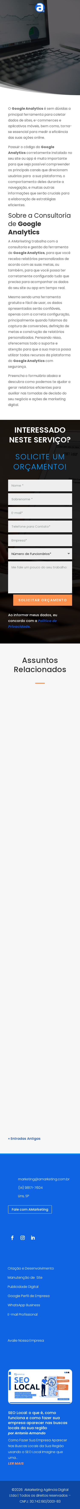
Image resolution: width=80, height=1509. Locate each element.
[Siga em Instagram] (22, 1237)
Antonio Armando (34, 769)
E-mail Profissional (23, 1314)
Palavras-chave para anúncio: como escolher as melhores (40, 1043)
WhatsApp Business (24, 1305)
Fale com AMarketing (30, 1209)
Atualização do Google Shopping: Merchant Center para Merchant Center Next (38, 897)
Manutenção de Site (25, 1277)
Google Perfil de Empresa (28, 1295)
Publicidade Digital (23, 1286)
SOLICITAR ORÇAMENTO (42, 600)
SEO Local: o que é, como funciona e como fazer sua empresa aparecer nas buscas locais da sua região (37, 1420)
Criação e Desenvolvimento (31, 1268)
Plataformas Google (30, 775)
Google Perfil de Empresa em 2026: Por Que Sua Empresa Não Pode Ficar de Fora (37, 755)
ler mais (19, 823)
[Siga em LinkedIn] (33, 1237)
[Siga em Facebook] (12, 1237)
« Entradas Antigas (24, 1138)
